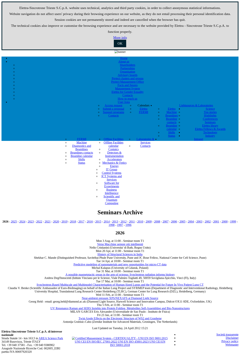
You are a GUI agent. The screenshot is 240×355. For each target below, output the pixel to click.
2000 (225, 221)
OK (120, 43)
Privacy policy (229, 341)
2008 (157, 221)
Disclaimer (232, 337)
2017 (81, 221)
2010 (140, 221)
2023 (31, 221)
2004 (191, 221)
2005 (182, 221)
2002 (208, 221)
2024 (22, 221)
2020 (56, 221)
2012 (124, 221)
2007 (166, 221)
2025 (14, 221)
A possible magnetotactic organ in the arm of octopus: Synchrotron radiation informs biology (120, 274)
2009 (149, 221)
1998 (112, 224)
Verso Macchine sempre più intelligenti (120, 244)
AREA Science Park (51, 338)
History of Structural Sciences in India (120, 254)
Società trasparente (227, 334)
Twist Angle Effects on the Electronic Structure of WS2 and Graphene (120, 318)
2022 (39, 221)
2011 (132, 221)
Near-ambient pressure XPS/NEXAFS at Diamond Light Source (120, 298)
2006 (174, 221)
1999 (233, 221)
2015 (98, 221)
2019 (65, 221)
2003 (199, 221)
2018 (73, 221)
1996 (128, 224)
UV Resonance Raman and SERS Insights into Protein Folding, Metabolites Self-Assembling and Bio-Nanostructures (120, 308)
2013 (115, 221)
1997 (120, 224)
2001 (216, 221)
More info (120, 37)
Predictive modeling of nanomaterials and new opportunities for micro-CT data (120, 264)
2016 (90, 221)
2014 (107, 221)
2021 (48, 221)
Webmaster (231, 344)
